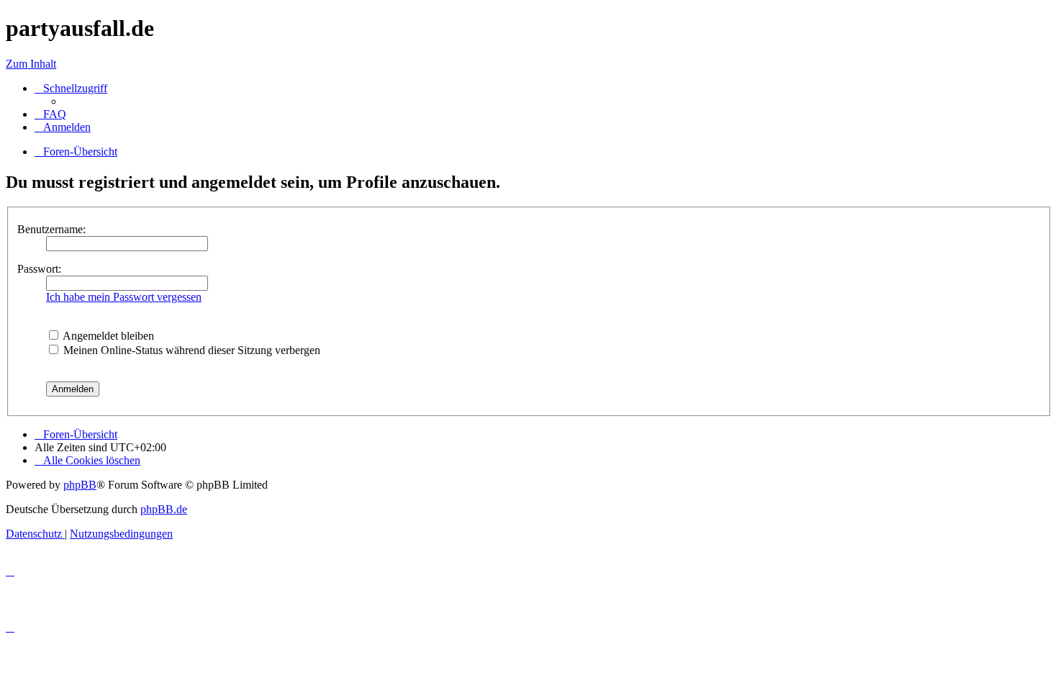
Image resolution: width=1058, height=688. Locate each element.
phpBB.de (163, 509)
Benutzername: (51, 229)
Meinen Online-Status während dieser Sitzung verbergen (190, 350)
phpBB (79, 485)
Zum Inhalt (31, 64)
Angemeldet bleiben (107, 336)
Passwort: (39, 269)
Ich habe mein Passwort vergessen (124, 297)
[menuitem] (50, 114)
